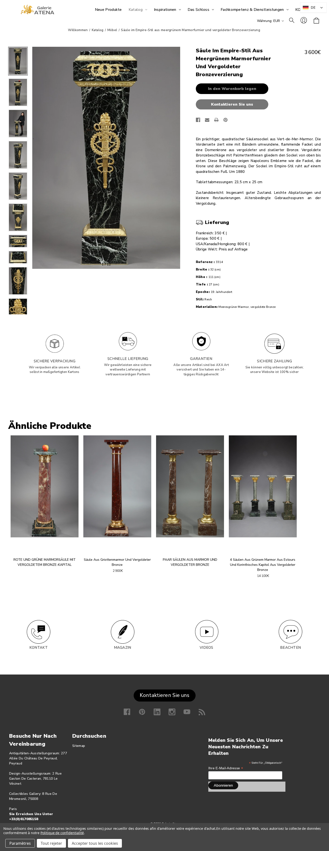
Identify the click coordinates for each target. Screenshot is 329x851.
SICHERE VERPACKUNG (54, 361)
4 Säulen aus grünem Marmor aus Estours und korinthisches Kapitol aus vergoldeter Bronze (262, 564)
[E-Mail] (207, 120)
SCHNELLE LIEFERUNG (127, 358)
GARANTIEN (201, 358)
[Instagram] (172, 712)
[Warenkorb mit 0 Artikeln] (316, 21)
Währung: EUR (269, 21)
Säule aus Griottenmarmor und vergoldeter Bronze (117, 562)
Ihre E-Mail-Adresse (225, 768)
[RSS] (202, 712)
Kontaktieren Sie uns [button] (165, 695)
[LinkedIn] (157, 712)
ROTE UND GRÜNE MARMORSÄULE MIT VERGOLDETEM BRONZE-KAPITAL (44, 562)
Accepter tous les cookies (95, 843)
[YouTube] (187, 712)
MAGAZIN (122, 647)
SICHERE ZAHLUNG (274, 361)
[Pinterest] (225, 120)
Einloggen (303, 20)
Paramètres (20, 843)
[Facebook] (198, 120)
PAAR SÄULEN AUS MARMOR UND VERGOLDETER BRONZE (190, 562)
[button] (233, 104)
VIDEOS (206, 647)
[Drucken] (216, 120)
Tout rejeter (51, 843)
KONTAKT (38, 647)
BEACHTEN (290, 647)
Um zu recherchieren (291, 20)
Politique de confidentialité (62, 833)
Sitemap (78, 745)
